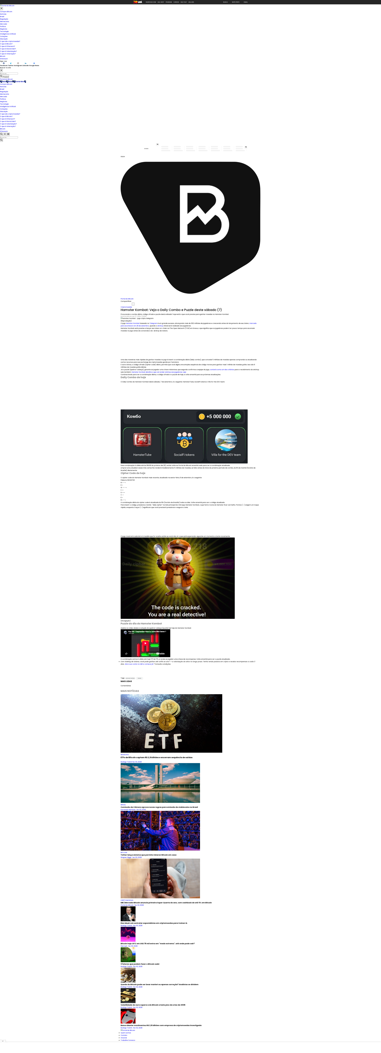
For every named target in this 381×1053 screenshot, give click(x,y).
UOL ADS (191, 2)
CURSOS (176, 2)
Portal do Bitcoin (6, 79)
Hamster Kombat (133, 323)
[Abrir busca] (1, 134)
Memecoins (4, 21)
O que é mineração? (8, 54)
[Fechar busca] (4, 134)
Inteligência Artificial (8, 34)
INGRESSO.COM (151, 2)
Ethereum (4, 59)
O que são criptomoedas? (10, 41)
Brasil (2, 16)
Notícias (3, 14)
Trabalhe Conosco (128, 1040)
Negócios (3, 29)
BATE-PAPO (235, 2)
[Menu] (8, 134)
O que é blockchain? (8, 49)
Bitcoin (2, 56)
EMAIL (246, 2)
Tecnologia (4, 31)
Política (3, 26)
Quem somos (126, 1033)
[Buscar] (1, 140)
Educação (4, 39)
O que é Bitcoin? (6, 44)
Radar (139, 678)
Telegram (153, 323)
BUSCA (225, 2)
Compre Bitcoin (6, 11)
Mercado (3, 24)
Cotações (4, 36)
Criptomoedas (126, 307)
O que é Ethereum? (7, 46)
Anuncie (124, 1038)
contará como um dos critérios (222, 369)
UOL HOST (161, 2)
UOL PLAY (184, 2)
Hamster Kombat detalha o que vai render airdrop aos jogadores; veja (159, 372)
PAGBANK (169, 2)
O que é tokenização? (8, 51)
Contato (124, 1035)
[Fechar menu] (1, 8)
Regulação (4, 19)
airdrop (160, 326)
